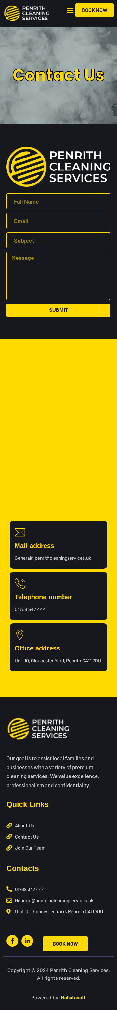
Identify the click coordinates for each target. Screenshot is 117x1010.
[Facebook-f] (12, 941)
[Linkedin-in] (27, 941)
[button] (70, 10)
